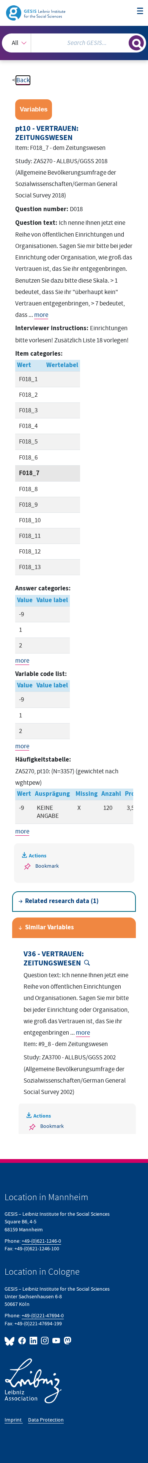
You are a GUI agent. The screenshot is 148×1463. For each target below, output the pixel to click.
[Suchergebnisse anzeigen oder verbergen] (136, 42)
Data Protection (46, 1419)
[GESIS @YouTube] (56, 1341)
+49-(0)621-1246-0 (41, 1241)
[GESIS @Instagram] (45, 1341)
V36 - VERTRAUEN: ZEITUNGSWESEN (54, 958)
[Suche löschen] (123, 42)
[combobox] (74, 43)
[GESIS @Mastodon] (66, 1341)
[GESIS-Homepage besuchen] (36, 12)
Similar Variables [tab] (49, 927)
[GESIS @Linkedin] (33, 1341)
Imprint (14, 1419)
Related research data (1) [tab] (62, 901)
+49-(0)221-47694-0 (43, 1315)
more (41, 315)
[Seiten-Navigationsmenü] (140, 11)
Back (23, 80)
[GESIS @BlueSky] (11, 1341)
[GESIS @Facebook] (22, 1341)
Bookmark (47, 866)
